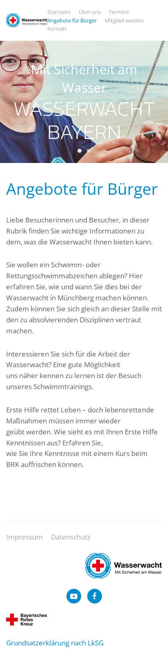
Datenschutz (71, 537)
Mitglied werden (124, 20)
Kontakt (57, 28)
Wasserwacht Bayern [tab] (79, 151)
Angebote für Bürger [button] (72, 20)
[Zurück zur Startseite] (26, 20)
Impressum (24, 537)
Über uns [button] (90, 11)
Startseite (59, 11)
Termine (119, 11)
